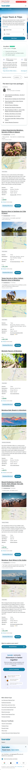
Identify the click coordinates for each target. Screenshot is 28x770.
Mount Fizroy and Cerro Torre (8, 705)
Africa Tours (4, 730)
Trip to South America (14, 393)
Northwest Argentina (6, 702)
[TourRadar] (6, 5)
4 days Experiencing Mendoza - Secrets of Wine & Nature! (14, 95)
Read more (5, 26)
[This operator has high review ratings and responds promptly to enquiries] (22, 261)
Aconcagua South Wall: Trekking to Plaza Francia (14, 119)
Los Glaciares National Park (8, 700)
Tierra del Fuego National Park (9, 707)
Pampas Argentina (6, 716)
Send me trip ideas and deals (10, 759)
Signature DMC (13, 194)
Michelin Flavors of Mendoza (11, 105)
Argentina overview (6, 77)
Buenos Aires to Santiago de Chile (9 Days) (15, 98)
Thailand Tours (5, 725)
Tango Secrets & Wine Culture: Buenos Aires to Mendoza (9, 71)
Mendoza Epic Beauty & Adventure (13, 107)
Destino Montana (13, 542)
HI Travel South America (15, 261)
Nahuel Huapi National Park (8, 714)
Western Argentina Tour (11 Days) (12, 116)
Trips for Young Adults (7, 723)
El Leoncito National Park (7, 709)
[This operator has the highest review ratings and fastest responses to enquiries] (19, 194)
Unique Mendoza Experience (11, 122)
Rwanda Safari (5, 728)
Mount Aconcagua (6, 712)
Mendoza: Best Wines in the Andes (13, 113)
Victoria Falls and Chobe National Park (11, 733)
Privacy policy (19, 766)
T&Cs (16, 766)
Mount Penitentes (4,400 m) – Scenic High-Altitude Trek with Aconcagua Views (15, 110)
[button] (14, 202)
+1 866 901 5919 (6, 2)
